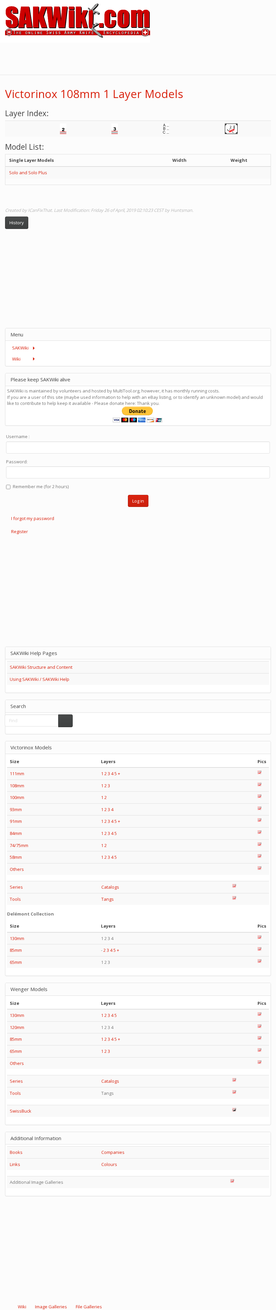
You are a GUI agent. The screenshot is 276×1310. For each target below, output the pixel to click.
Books (16, 1152)
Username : (18, 436)
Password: (17, 462)
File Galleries (88, 1307)
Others (17, 869)
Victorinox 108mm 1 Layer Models (94, 93)
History (16, 223)
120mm (17, 1027)
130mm (17, 938)
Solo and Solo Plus (28, 173)
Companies (113, 1152)
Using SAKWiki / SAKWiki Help (39, 679)
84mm (16, 833)
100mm (17, 797)
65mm (16, 962)
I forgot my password (32, 518)
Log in (138, 501)
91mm (16, 821)
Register (19, 531)
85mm (16, 950)
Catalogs (110, 887)
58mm (16, 857)
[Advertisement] (153, 58)
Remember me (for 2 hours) (41, 486)
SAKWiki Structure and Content (41, 667)
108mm (17, 786)
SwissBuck (20, 1111)
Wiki (22, 1307)
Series (16, 887)
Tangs (107, 899)
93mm (16, 809)
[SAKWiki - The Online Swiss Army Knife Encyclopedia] (75, 21)
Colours (109, 1164)
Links (15, 1164)
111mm (17, 773)
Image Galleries (51, 1307)
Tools (15, 899)
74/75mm (19, 845)
